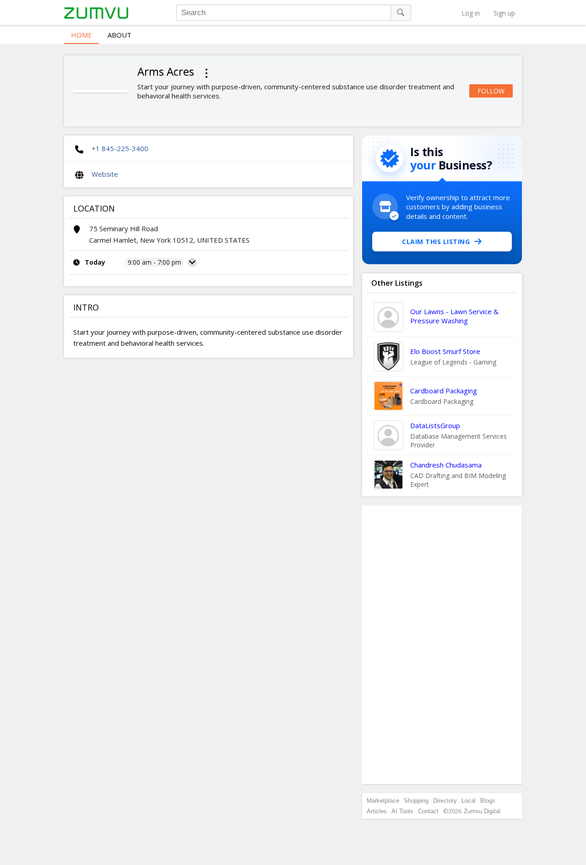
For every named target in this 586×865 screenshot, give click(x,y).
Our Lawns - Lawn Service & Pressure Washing (454, 316)
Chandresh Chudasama (446, 464)
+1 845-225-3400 (120, 148)
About (119, 34)
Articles (377, 811)
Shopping (416, 801)
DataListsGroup (435, 425)
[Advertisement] (442, 644)
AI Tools (402, 811)
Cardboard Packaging (443, 390)
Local (468, 801)
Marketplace (383, 801)
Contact (428, 811)
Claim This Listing (436, 241)
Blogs (487, 801)
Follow (491, 91)
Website (105, 174)
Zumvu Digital (482, 811)
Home (81, 34)
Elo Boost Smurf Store (445, 351)
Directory (445, 801)
